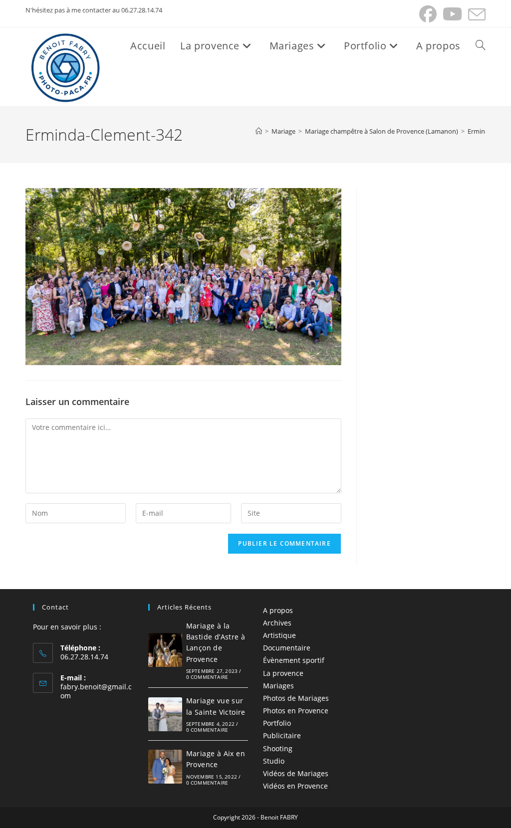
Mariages (278, 685)
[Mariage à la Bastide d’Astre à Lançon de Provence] (165, 650)
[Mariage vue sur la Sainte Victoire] (165, 714)
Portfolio (277, 723)
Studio (273, 761)
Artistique (279, 635)
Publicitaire (282, 735)
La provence (283, 673)
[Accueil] (259, 131)
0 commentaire (207, 676)
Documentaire (286, 647)
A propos (278, 610)
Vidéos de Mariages (295, 773)
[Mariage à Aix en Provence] (165, 767)
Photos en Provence (295, 710)
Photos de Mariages (296, 698)
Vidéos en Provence (295, 786)
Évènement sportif (293, 660)
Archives (277, 622)
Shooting (277, 748)
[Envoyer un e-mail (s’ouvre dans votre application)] (475, 14)
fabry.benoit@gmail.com (96, 691)
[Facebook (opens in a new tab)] (428, 14)
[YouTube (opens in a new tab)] (452, 14)
